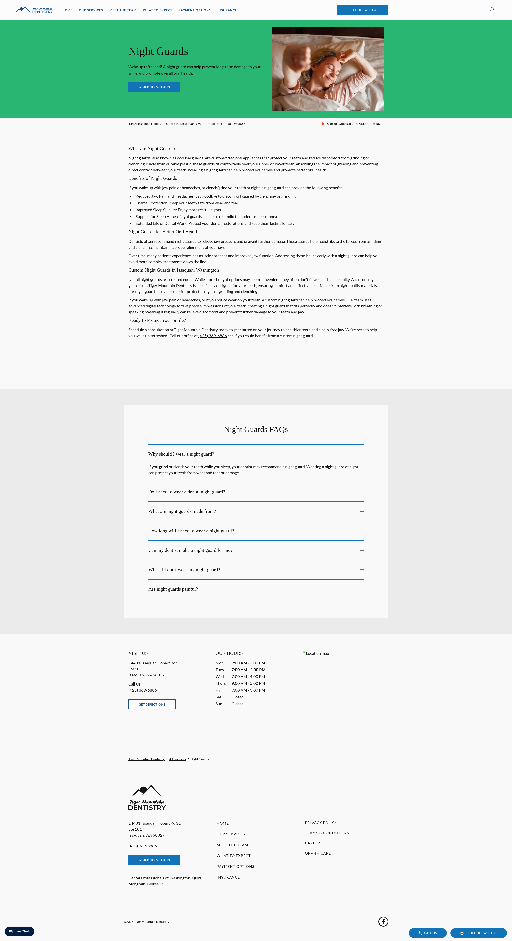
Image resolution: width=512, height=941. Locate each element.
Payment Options (195, 10)
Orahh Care (318, 853)
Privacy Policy (321, 822)
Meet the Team (123, 10)
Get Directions (152, 704)
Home (67, 10)
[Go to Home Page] (34, 9)
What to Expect (157, 10)
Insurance (227, 10)
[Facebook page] (383, 922)
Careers (314, 843)
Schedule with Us (362, 10)
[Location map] (343, 693)
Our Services (91, 10)
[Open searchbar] (492, 9)
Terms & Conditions (327, 833)
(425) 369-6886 (234, 123)
